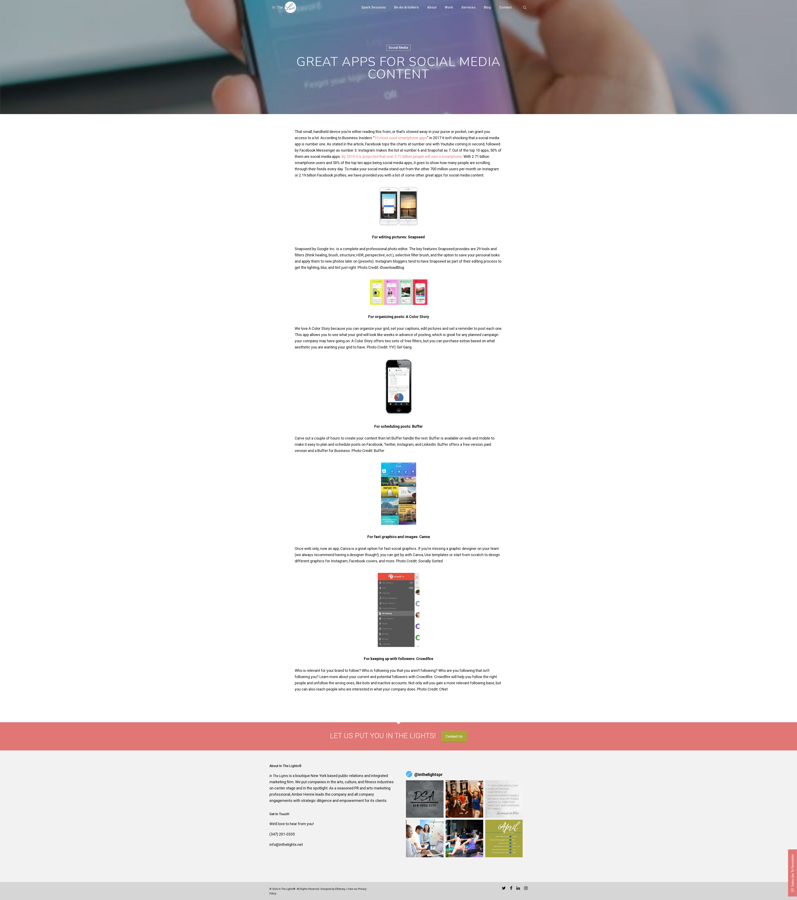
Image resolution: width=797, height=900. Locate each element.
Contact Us (454, 736)
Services (468, 7)
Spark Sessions (373, 7)
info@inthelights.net (286, 844)
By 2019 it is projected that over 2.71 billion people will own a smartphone (402, 156)
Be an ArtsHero (406, 7)
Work (449, 7)
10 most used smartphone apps (400, 138)
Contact (505, 7)
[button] (425, 799)
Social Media (398, 48)
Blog (487, 7)
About (431, 7)
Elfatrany (340, 889)
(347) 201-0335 (282, 834)
